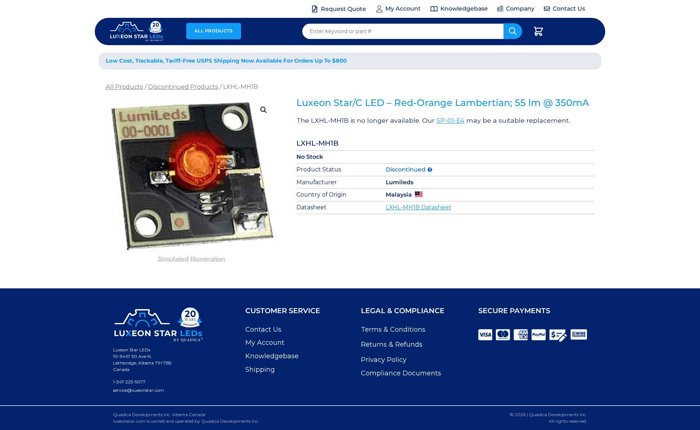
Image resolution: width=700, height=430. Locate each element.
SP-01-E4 (450, 120)
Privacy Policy (384, 360)
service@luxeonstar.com (138, 390)
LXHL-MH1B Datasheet (418, 207)
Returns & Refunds (392, 344)
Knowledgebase (272, 356)
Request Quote (343, 8)
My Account (264, 343)
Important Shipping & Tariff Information (521, 61)
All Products (213, 30)
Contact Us (263, 330)
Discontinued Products (183, 86)
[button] (263, 110)
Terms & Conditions (393, 330)
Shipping (260, 370)
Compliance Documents (401, 373)
